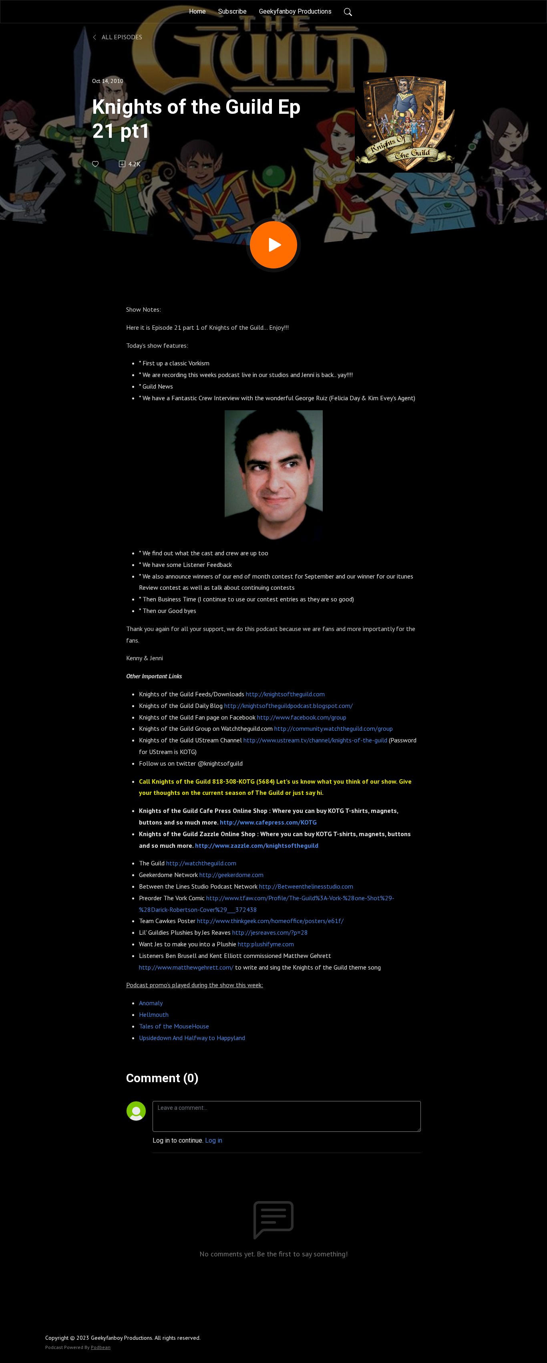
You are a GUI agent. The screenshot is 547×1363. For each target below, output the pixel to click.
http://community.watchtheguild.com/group (333, 728)
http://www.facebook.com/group (301, 717)
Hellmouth (154, 1014)
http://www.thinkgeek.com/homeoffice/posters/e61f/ (270, 921)
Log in (213, 1140)
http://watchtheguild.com (201, 863)
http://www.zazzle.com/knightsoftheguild (256, 845)
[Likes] (96, 164)
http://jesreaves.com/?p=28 (270, 932)
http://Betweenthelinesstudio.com (306, 886)
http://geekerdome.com (231, 875)
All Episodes (121, 37)
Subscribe (232, 11)
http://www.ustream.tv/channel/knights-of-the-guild (315, 740)
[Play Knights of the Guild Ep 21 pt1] (273, 244)
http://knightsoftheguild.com (285, 694)
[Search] (348, 12)
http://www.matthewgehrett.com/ (186, 967)
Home (197, 11)
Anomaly (151, 1003)
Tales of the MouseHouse (174, 1026)
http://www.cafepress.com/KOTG (268, 822)
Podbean (101, 1347)
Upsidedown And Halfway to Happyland (192, 1038)
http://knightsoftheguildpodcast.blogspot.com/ (288, 706)
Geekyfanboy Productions (295, 11)
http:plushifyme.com (266, 944)
